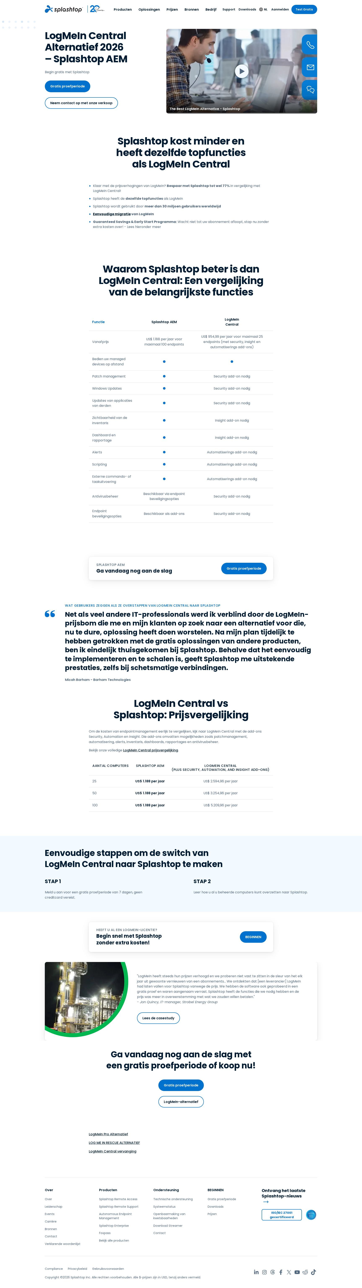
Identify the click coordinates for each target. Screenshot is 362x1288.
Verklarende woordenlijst (62, 1244)
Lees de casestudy (158, 1018)
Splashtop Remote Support (118, 1207)
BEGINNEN (253, 937)
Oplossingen (149, 9)
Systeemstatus (164, 1207)
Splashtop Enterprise (114, 1226)
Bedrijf (211, 9)
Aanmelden (280, 9)
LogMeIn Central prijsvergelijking (150, 750)
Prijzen (172, 9)
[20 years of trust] (94, 9)
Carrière (51, 1221)
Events (49, 1214)
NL (266, 9)
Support (228, 9)
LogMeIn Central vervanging (112, 1151)
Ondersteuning (166, 1190)
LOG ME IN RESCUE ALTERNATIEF (114, 1142)
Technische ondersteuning (173, 1199)
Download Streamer (167, 1226)
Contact (51, 1236)
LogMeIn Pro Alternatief (108, 1134)
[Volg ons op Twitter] (289, 1272)
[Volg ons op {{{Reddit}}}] (305, 1272)
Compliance (54, 1269)
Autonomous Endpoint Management (115, 1216)
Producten (123, 9)
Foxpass (105, 1233)
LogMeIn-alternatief (181, 1101)
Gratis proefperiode (67, 86)
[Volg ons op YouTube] (297, 1272)
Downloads (247, 9)
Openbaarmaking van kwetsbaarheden (169, 1216)
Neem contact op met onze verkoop (81, 103)
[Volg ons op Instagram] (264, 1272)
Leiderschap (53, 1207)
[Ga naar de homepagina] (64, 9)
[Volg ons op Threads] (272, 1272)
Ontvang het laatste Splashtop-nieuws (283, 1193)
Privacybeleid (77, 1269)
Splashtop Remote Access (118, 1199)
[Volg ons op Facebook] (280, 1272)
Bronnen (192, 9)
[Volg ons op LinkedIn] (256, 1272)
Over (49, 1190)
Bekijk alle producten (114, 1240)
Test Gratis (304, 9)
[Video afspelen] (241, 71)
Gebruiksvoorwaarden (108, 1269)
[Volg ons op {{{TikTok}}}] (313, 1272)
